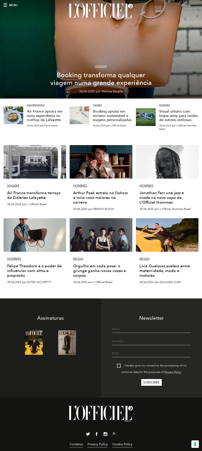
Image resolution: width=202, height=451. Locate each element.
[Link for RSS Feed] (114, 434)
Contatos (76, 444)
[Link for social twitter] (88, 435)
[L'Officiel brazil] (101, 11)
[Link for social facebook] (97, 435)
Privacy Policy (173, 372)
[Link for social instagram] (105, 435)
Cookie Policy (122, 444)
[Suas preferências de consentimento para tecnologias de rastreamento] (195, 444)
